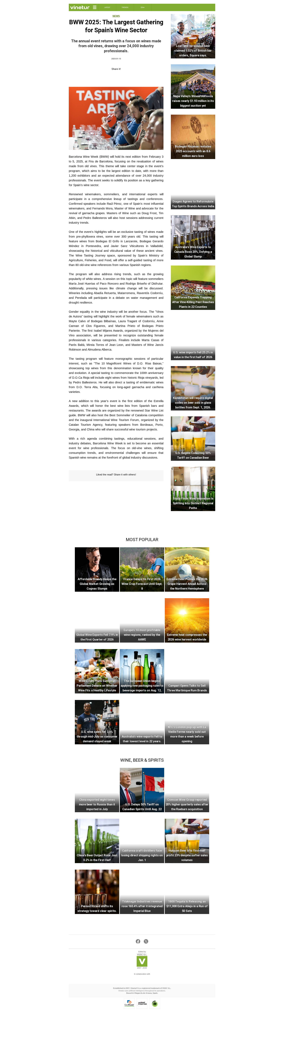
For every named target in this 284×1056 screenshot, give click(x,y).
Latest (107, 7)
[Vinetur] (142, 966)
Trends (125, 7)
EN (143, 7)
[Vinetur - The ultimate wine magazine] (80, 7)
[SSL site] (129, 1003)
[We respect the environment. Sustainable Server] (154, 1003)
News (116, 16)
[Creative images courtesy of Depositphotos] (142, 977)
